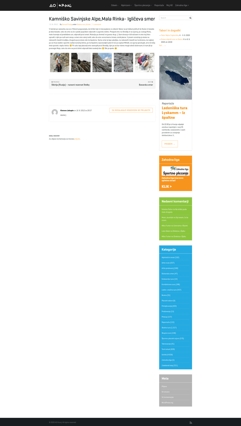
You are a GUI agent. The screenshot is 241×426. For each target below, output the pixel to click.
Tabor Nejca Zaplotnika (170, 35)
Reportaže (159, 5)
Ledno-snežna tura (169, 290)
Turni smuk (166, 349)
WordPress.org (167, 403)
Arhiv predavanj (167, 268)
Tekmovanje (166, 344)
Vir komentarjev (168, 397)
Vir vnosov (165, 392)
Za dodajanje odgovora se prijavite (131, 110)
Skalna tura (81, 24)
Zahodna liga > (182, 5)
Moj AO (169, 5)
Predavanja (166, 311)
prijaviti (77, 139)
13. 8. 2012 (53, 24)
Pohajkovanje (167, 306)
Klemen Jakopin (67, 110)
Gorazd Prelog (67, 24)
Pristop (164, 317)
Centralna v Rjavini (181, 226)
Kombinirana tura (168, 284)
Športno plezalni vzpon (170, 338)
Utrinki (88, 24)
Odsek (114, 5)
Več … (162, 45)
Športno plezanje (142, 5)
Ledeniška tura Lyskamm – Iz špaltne (174, 112)
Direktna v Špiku (179, 231)
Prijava (164, 386)
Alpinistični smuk (168, 257)
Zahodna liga (170, 160)
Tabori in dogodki (170, 30)
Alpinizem (126, 5)
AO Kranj (60, 5)
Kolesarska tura (168, 279)
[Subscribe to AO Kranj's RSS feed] (191, 423)
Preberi (169, 144)
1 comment (97, 24)
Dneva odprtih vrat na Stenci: (172, 39)
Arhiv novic (166, 263)
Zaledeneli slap (167, 365)
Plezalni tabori (167, 301)
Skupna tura (166, 333)
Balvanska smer (168, 274)
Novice (164, 295)
